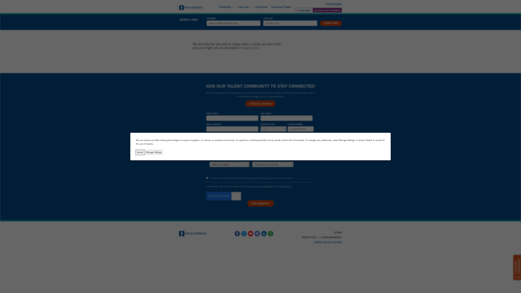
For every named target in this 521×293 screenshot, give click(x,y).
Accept (140, 152)
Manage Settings (153, 152)
